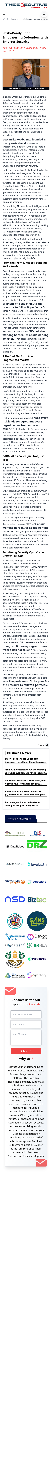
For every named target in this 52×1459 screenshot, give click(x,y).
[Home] (4, 19)
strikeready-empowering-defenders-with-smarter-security (34, 19)
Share (41, 745)
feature (14, 19)
